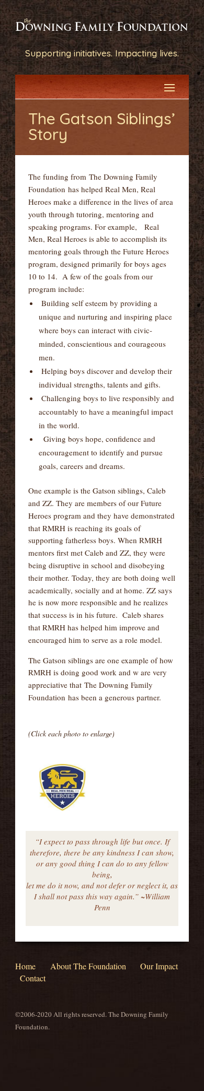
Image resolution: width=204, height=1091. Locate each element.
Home (25, 965)
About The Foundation (88, 965)
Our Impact (159, 965)
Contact (33, 977)
